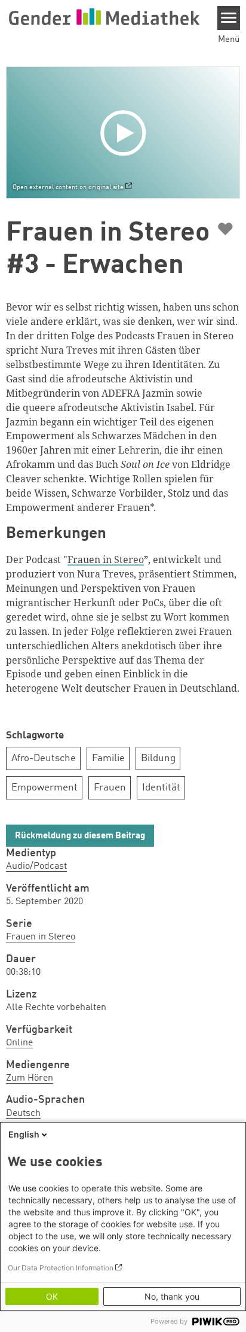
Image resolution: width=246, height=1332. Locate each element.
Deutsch (23, 1113)
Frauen (110, 788)
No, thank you (171, 1296)
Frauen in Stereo (40, 937)
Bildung (158, 758)
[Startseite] (104, 17)
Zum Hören (29, 1078)
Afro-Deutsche (43, 758)
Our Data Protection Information (60, 1267)
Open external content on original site (68, 187)
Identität (161, 788)
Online (19, 1043)
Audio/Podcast (36, 866)
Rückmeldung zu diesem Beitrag (80, 836)
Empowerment (44, 788)
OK (52, 1296)
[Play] (125, 132)
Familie (108, 758)
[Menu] (229, 18)
